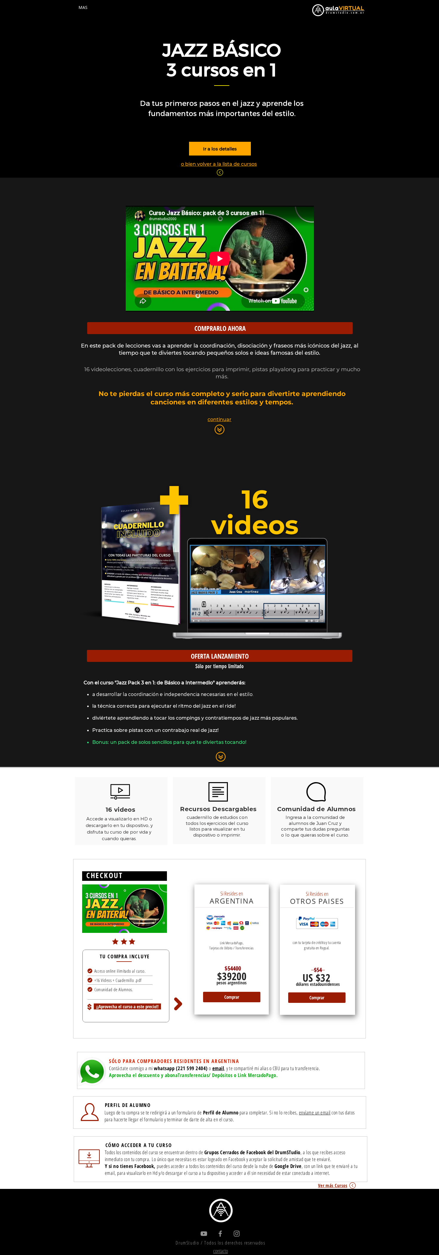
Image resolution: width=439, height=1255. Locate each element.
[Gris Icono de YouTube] (204, 1234)
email (218, 1068)
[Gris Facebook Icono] (220, 1234)
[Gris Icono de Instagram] (237, 1234)
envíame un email (315, 1112)
